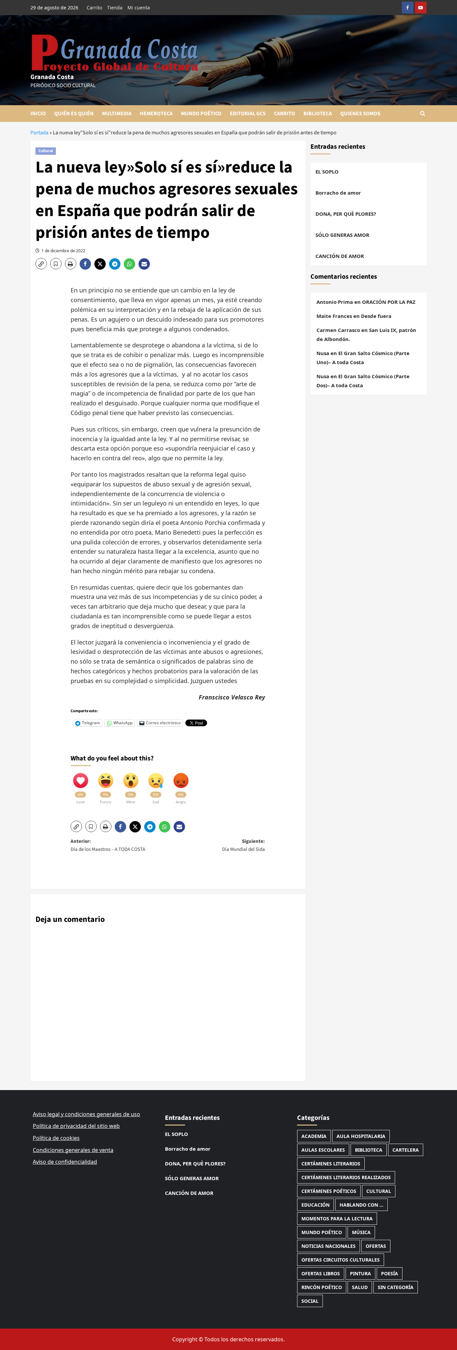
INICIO (38, 113)
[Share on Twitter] (101, 264)
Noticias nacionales (328, 1246)
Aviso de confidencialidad (65, 1161)
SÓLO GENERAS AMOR (342, 234)
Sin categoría (396, 1287)
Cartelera (405, 1150)
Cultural (45, 151)
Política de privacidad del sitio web (76, 1126)
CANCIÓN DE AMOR (339, 256)
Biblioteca (368, 1150)
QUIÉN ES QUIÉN (74, 113)
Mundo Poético (321, 1232)
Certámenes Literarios (330, 1163)
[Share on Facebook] (87, 264)
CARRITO (284, 113)
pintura (360, 1273)
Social (309, 1301)
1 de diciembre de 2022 (63, 251)
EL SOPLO (327, 171)
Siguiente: (243, 845)
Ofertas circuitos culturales (340, 1260)
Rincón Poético (321, 1287)
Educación (315, 1205)
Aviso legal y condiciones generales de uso (86, 1114)
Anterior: (108, 845)
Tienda (114, 7)
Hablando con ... (361, 1205)
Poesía (389, 1273)
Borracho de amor (338, 192)
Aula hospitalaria (361, 1136)
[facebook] (408, 7)
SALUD (360, 1287)
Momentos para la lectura (337, 1218)
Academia (314, 1136)
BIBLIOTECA (317, 113)
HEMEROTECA (156, 113)
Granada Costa (52, 77)
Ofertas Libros (320, 1273)
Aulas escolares (323, 1150)
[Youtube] (421, 7)
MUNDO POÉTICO (201, 113)
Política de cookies (56, 1138)
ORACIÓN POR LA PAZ (389, 301)
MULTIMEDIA (116, 113)
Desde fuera (376, 316)
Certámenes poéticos (328, 1191)
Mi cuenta (138, 7)
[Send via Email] (145, 264)
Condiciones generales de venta (73, 1150)
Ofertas (376, 1246)
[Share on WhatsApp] (131, 264)
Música (361, 1232)
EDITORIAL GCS (248, 113)
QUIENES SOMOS (360, 113)
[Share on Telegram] (116, 264)
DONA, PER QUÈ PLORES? (345, 213)
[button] (423, 113)
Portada (39, 132)
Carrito (94, 7)
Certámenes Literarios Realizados (346, 1177)
